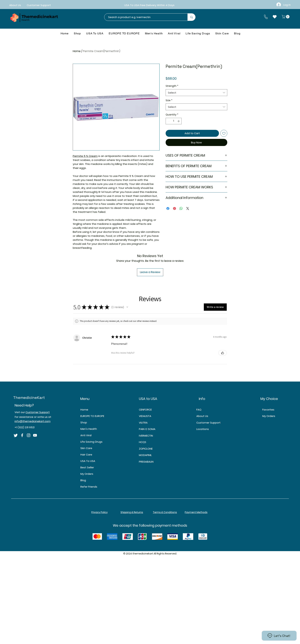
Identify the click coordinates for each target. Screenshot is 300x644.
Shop (83, 422)
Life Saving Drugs (91, 442)
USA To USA (87, 461)
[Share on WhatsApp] (181, 208)
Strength (172, 86)
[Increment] (179, 121)
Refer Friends (88, 486)
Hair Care (86, 454)
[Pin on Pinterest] (174, 208)
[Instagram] (28, 435)
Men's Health (88, 429)
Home (77, 51)
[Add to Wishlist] (223, 133)
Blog (83, 480)
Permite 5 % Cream (85, 156)
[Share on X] (188, 208)
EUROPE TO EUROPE (92, 416)
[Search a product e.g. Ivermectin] (191, 17)
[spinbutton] (173, 121)
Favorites (268, 409)
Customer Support (38, 412)
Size (169, 100)
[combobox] (196, 92)
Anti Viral (85, 435)
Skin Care (86, 448)
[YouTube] (35, 435)
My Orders (86, 474)
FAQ (198, 409)
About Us (202, 416)
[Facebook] (22, 435)
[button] (286, 16)
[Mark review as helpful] (222, 353)
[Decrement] (168, 121)
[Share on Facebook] (168, 208)
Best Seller (87, 467)
